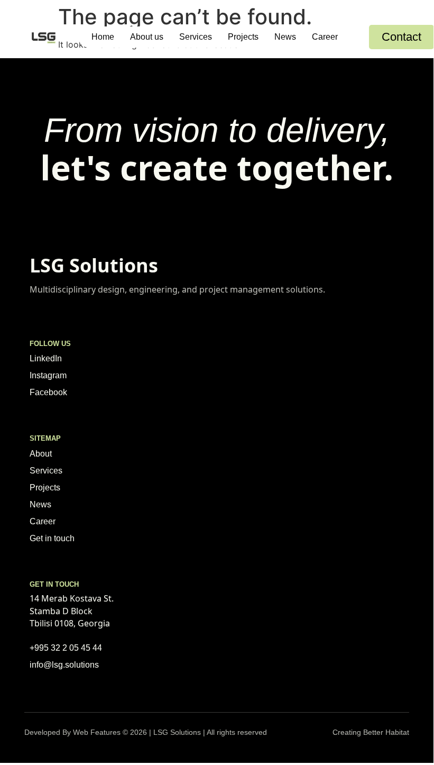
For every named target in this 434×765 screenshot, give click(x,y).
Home (102, 36)
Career (325, 36)
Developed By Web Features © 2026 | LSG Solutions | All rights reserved (145, 732)
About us (146, 36)
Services (195, 36)
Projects (243, 36)
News (285, 36)
